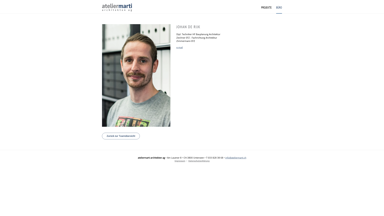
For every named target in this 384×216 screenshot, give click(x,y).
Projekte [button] (266, 7)
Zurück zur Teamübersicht (121, 136)
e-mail (179, 47)
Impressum (180, 161)
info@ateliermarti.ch (235, 157)
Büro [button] (279, 7)
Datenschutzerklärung (199, 161)
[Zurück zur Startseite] (117, 8)
